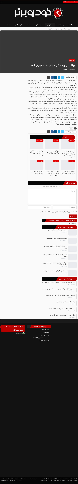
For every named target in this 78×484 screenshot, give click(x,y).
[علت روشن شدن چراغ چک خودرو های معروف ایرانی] (72, 249)
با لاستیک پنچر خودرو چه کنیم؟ (66, 302)
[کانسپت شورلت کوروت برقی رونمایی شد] (72, 232)
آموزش (29, 25)
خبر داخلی (39, 25)
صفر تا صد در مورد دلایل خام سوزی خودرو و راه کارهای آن (58, 282)
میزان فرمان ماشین (44, 341)
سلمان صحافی (4, 480)
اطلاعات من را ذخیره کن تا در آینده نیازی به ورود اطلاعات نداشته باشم (58, 212)
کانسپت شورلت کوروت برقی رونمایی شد (56, 230)
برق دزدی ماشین (45, 335)
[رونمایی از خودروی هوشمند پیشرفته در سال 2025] (72, 257)
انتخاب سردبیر (39, 140)
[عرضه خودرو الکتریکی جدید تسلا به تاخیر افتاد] (72, 273)
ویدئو (8, 25)
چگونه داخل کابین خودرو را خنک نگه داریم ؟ (62, 315)
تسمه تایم (46, 332)
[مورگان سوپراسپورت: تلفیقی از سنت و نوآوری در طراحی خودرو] (72, 265)
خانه (68, 25)
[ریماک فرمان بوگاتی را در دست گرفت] (36, 165)
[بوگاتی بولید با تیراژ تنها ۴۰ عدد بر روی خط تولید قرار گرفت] (52, 165)
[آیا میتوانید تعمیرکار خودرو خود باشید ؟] (72, 241)
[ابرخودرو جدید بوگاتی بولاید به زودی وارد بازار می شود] (36, 144)
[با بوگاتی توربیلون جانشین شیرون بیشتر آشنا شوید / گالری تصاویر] (68, 144)
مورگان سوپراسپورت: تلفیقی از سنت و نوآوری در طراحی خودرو (55, 264)
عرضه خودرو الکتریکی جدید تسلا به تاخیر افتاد (55, 271)
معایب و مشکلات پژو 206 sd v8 (41, 338)
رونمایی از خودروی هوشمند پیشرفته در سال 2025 (55, 255)
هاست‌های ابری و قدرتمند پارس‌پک (22, 479)
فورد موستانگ (45, 330)
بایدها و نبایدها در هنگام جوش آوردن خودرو (62, 309)
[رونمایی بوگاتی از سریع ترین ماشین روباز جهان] (68, 165)
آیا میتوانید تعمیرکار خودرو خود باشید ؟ (56, 238)
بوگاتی (71, 128)
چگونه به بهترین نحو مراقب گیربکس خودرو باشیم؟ (60, 296)
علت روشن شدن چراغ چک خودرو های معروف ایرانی (55, 247)
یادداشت (61, 25)
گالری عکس (18, 25)
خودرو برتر (50, 479)
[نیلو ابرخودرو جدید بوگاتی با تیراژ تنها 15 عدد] (52, 144)
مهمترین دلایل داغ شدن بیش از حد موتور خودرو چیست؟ (58, 289)
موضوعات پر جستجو (40, 326)
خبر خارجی (50, 25)
